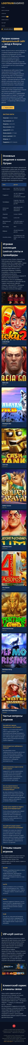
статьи (3, 26)
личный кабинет (7, 29)
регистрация (18, 29)
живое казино (5, 19)
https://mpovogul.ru (8, 1041)
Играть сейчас (8, 107)
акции (3, 7)
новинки (5, 16)
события (4, 13)
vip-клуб (4, 22)
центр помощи (5, 10)
